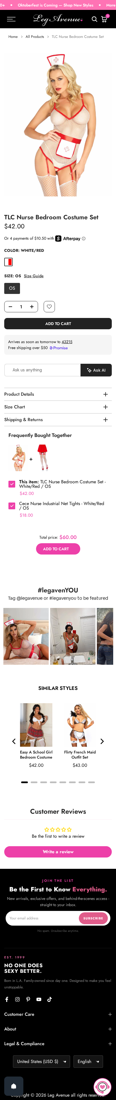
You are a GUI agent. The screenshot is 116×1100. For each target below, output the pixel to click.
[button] (26, 636)
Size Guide (34, 276)
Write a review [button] (58, 851)
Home (13, 36)
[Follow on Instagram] (17, 999)
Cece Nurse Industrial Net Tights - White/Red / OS (61, 505)
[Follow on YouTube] (38, 999)
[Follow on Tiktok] (49, 999)
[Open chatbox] (102, 1087)
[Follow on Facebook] (6, 999)
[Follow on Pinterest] (28, 999)
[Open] (13, 1086)
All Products (35, 36)
